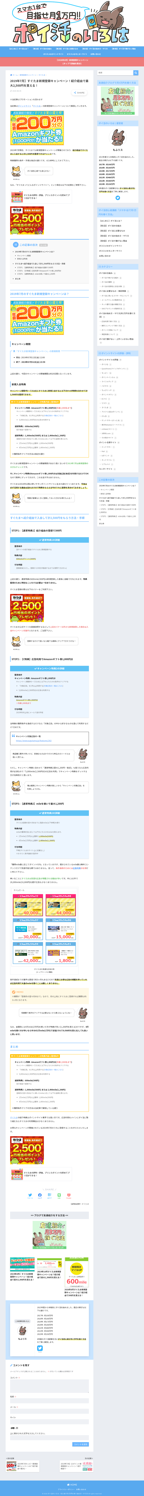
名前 (13, 1396)
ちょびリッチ (107, 390)
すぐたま (37, 105)
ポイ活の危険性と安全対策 (112, 286)
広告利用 (77, 868)
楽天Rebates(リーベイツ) (112, 425)
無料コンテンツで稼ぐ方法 (112, 325)
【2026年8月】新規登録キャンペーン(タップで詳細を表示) (72, 62)
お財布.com (107, 433)
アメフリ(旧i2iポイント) (111, 411)
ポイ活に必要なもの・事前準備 (113, 291)
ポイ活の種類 (107, 282)
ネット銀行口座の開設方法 (112, 304)
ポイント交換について (111, 330)
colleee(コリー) (108, 429)
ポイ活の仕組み (107, 273)
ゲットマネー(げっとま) (111, 420)
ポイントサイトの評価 (110, 359)
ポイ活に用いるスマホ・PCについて (116, 295)
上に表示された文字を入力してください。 (28, 1433)
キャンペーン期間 (24, 255)
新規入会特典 (22, 258)
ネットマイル (107, 460)
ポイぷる (106, 364)
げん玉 (105, 416)
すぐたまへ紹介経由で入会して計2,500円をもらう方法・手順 (40, 263)
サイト (13, 1417)
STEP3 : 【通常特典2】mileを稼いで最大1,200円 (36, 274)
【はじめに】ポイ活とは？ (18, 48)
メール (14, 1407)
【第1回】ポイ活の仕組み (42, 48)
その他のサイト (108, 437)
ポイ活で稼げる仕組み (111, 278)
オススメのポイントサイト (53, 54)
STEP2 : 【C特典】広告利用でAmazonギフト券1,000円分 (39, 270)
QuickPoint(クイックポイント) (114, 368)
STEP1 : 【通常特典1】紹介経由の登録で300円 (35, 267)
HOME (73, 1484)
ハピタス (106, 386)
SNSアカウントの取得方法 (112, 308)
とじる (43, 245)
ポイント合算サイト (109, 442)
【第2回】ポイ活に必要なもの (66, 48)
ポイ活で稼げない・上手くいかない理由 (116, 341)
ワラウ (105, 403)
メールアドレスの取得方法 (112, 300)
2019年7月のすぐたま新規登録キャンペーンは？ (35, 251)
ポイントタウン (108, 394)
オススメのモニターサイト (77, 54)
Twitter (40, 1352)
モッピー (106, 373)
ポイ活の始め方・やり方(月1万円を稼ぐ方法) (117, 315)
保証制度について (109, 334)
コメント (15, 1377)
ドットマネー (107, 447)
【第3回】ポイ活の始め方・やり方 (94, 48)
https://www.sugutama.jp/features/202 (34, 740)
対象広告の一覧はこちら (53, 415)
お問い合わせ (96, 54)
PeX (104, 451)
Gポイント (106, 455)
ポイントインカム (109, 377)
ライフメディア (108, 381)
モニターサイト (107, 469)
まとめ (17, 278)
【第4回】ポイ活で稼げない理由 (123, 48)
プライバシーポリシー (66, 1489)
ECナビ (105, 399)
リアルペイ (106, 464)
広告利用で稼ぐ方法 (110, 321)
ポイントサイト (24, 105)
